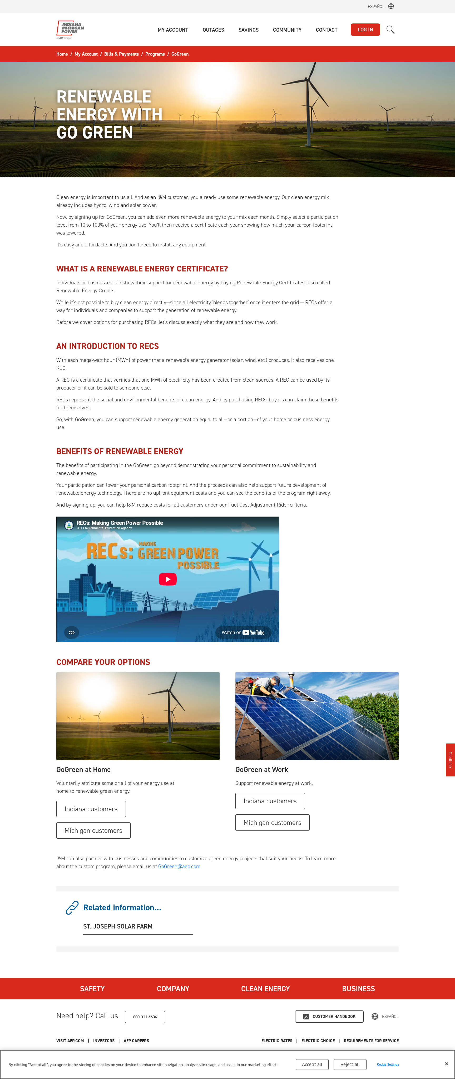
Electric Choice (318, 1040)
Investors (104, 1040)
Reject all (350, 1064)
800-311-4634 (145, 1017)
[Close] (446, 1064)
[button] (173, 30)
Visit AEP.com (70, 1040)
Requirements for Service (371, 1040)
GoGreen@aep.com (179, 866)
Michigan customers (93, 830)
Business (358, 989)
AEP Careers (136, 1040)
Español (376, 6)
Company (173, 989)
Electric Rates (276, 1040)
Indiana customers (91, 808)
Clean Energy (265, 989)
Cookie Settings (388, 1064)
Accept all (312, 1064)
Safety (92, 989)
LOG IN (365, 29)
